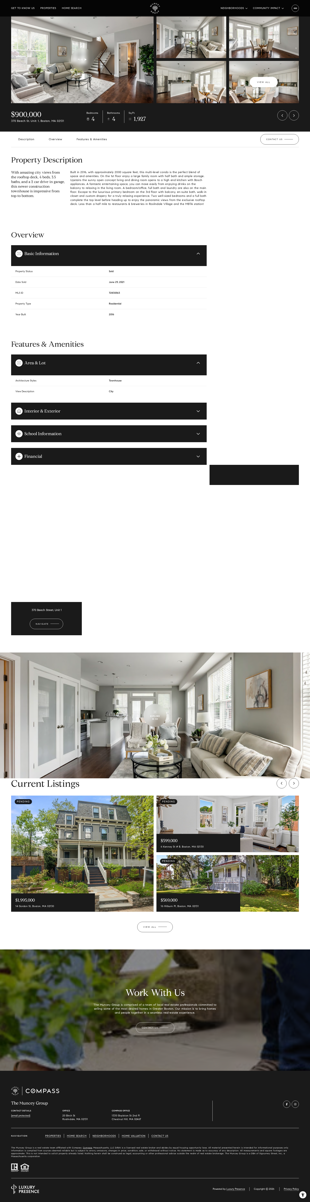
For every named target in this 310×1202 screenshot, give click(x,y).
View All (263, 82)
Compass (87, 1147)
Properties (48, 8)
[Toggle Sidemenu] (295, 8)
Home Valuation (133, 1135)
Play (80, 59)
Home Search (72, 8)
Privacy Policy (291, 1188)
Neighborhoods (104, 1135)
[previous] (282, 783)
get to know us (23, 8)
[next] (294, 783)
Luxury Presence (235, 1188)
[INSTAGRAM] (295, 1104)
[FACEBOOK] (286, 1104)
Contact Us (159, 1135)
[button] (279, 139)
